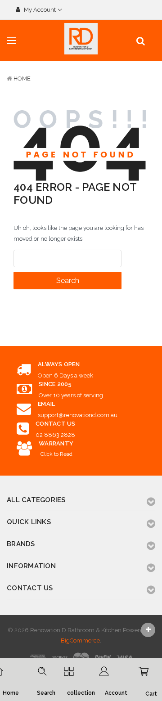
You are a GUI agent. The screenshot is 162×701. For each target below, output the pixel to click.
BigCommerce (80, 640)
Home (22, 78)
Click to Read (56, 454)
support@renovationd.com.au (77, 415)
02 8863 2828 (55, 434)
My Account (39, 9)
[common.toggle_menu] (11, 41)
